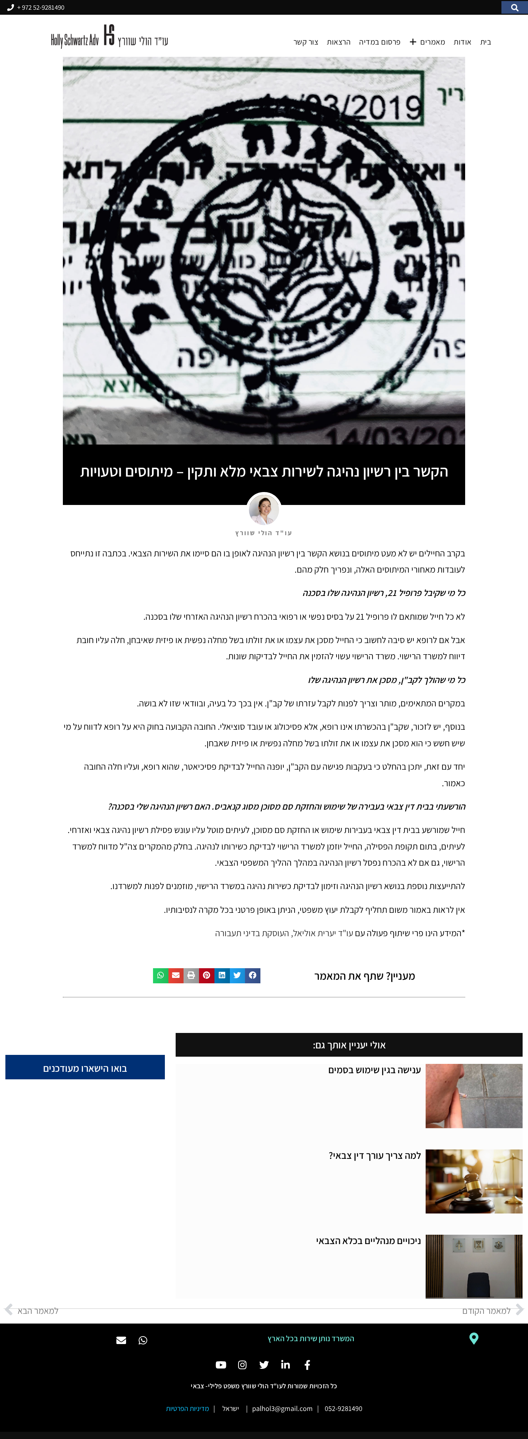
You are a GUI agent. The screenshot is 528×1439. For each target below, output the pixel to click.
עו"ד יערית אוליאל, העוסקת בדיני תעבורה (284, 933)
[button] (514, 8)
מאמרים (432, 42)
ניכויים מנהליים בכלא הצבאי (368, 1240)
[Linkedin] (285, 1364)
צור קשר (306, 42)
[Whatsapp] (142, 1340)
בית (486, 42)
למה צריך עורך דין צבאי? (375, 1155)
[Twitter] (264, 1364)
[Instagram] (242, 1364)
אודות (463, 42)
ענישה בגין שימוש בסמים (374, 1069)
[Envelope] (121, 1340)
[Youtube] (220, 1364)
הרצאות (339, 42)
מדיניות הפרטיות (187, 1408)
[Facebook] (307, 1364)
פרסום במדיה (380, 42)
